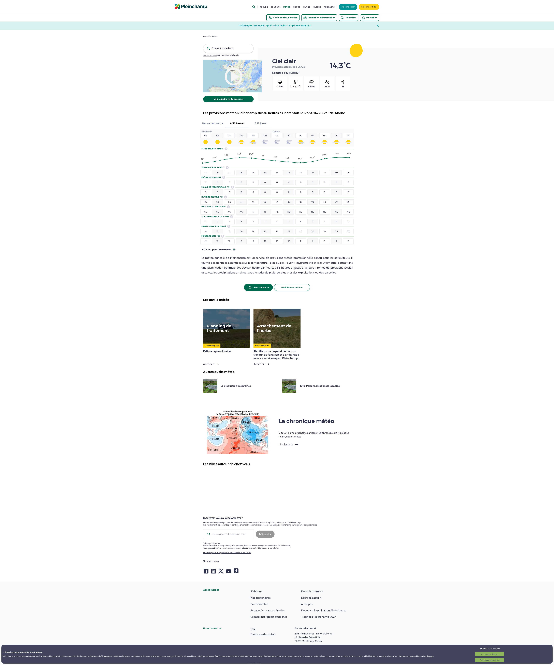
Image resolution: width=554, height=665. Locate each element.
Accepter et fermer (489, 654)
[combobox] (228, 48)
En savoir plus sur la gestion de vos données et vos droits (227, 552)
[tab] (213, 123)
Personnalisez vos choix (489, 660)
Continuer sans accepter (489, 648)
